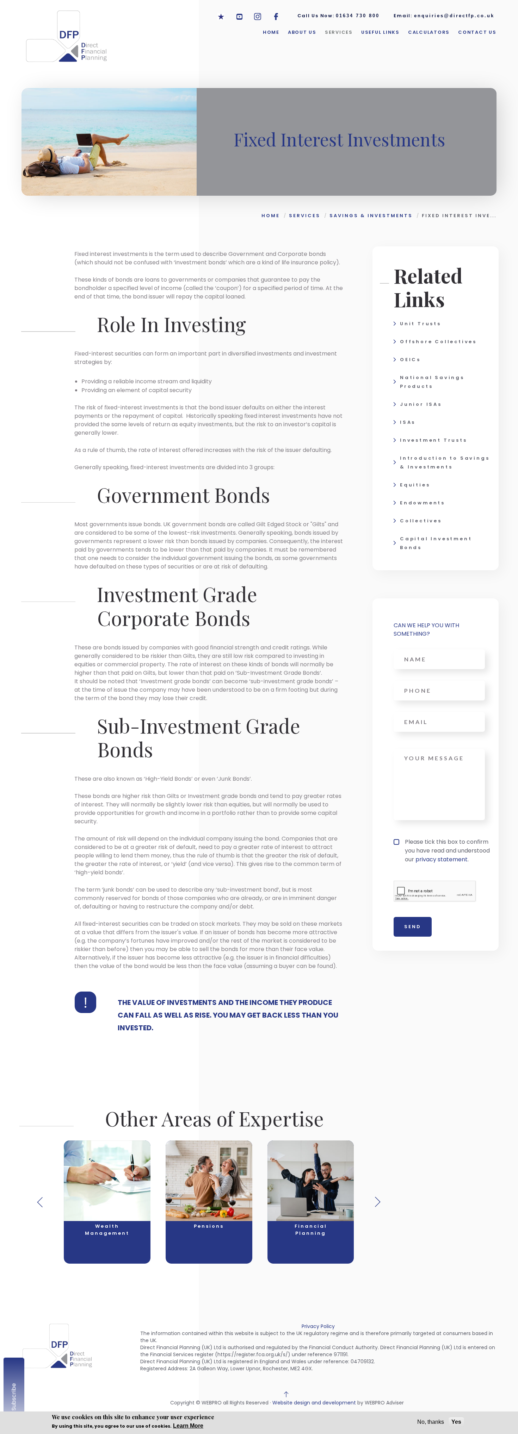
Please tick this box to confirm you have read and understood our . (447, 850)
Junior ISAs (421, 404)
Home (271, 32)
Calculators (429, 32)
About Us (302, 32)
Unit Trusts (420, 323)
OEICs (410, 359)
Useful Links (380, 32)
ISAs (407, 422)
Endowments (422, 502)
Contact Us (477, 32)
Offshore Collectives (438, 341)
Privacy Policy (318, 1326)
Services (339, 32)
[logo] (66, 39)
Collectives (421, 520)
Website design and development (314, 1402)
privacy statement (441, 859)
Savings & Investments (371, 215)
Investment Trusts (433, 440)
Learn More (188, 1426)
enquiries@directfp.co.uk (454, 15)
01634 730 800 (358, 15)
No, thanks (430, 1422)
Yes (456, 1422)
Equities (415, 485)
